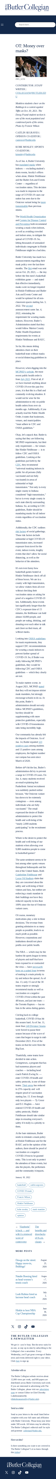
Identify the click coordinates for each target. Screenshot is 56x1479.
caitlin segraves (36, 1185)
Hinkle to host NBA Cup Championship (25, 1312)
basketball (21, 1185)
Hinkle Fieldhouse (25, 1203)
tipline (17, 1452)
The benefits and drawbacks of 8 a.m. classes (41, 1234)
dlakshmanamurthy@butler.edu (25, 1399)
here (18, 1361)
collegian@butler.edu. (32, 1431)
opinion (20, 1215)
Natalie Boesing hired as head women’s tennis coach (26, 1279)
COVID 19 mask (24, 1191)
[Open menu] (2, 25)
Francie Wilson (23, 1197)
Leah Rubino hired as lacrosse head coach (26, 1296)
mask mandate (39, 1209)
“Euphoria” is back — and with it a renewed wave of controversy (24, 1234)
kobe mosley (22, 1209)
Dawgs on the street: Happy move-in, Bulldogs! (26, 1263)
